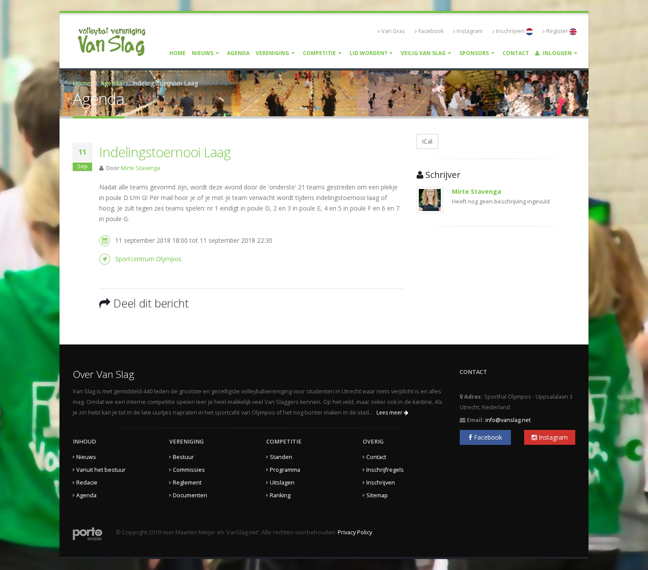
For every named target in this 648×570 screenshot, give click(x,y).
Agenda (238, 53)
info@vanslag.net (508, 420)
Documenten (190, 495)
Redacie (86, 482)
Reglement (187, 482)
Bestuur (183, 457)
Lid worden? (368, 53)
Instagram (470, 31)
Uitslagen (282, 482)
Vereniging (272, 53)
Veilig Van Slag (423, 53)
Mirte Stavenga (140, 168)
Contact (516, 53)
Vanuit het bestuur (101, 470)
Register (558, 31)
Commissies (189, 470)
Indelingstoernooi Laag (165, 152)
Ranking (280, 495)
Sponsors (474, 53)
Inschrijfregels (385, 470)
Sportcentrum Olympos (148, 259)
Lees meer (390, 412)
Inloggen (556, 53)
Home (177, 53)
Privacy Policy (355, 532)
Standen (281, 457)
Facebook (430, 31)
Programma (285, 470)
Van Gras (393, 31)
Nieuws (202, 53)
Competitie (319, 53)
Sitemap (377, 495)
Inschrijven (511, 31)
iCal (427, 141)
